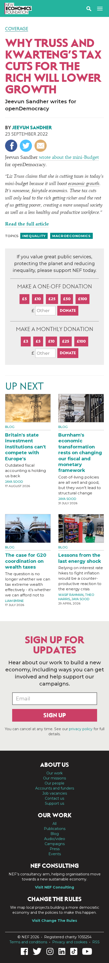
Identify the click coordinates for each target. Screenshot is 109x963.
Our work (54, 773)
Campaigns (55, 844)
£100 (82, 299)
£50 (66, 299)
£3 (25, 341)
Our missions (54, 778)
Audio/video (54, 839)
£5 (24, 299)
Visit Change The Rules (54, 920)
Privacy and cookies (69, 942)
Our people (54, 783)
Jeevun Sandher (32, 127)
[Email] (41, 145)
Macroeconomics (71, 236)
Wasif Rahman (70, 595)
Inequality (34, 236)
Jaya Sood (14, 482)
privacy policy (81, 729)
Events (54, 854)
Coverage (16, 28)
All (54, 823)
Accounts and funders (54, 788)
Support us (54, 803)
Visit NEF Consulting (54, 887)
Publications (54, 828)
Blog (9, 427)
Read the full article (27, 224)
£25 (52, 299)
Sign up (54, 715)
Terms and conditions (28, 942)
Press (55, 849)
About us (54, 765)
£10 (37, 299)
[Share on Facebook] (12, 145)
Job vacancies (54, 793)
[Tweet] (26, 145)
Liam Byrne (14, 601)
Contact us (54, 798)
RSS (96, 942)
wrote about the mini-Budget (69, 157)
